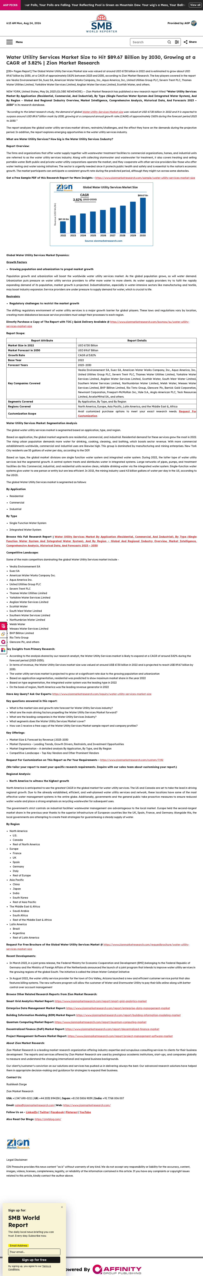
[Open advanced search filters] (177, 42)
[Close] (61, 1207)
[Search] (169, 42)
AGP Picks (10, 5)
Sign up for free (34, 1260)
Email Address (18, 1245)
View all (195, 5)
